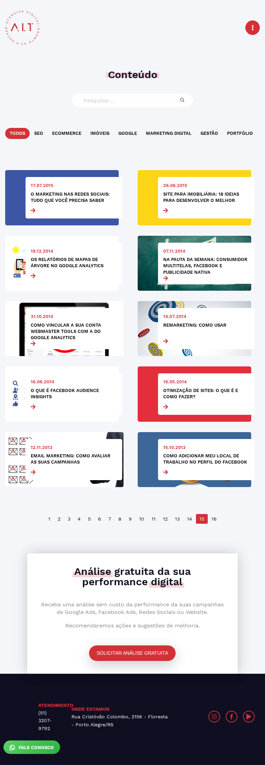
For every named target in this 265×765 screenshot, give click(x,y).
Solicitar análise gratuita (132, 653)
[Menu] (252, 27)
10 (141, 519)
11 (153, 519)
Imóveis (99, 133)
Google (127, 133)
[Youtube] (249, 716)
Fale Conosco (35, 747)
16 (214, 519)
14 (189, 519)
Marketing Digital (169, 133)
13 (177, 519)
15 (201, 519)
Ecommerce (66, 133)
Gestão (209, 133)
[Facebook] (231, 716)
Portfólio (240, 133)
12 (165, 519)
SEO (38, 133)
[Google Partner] (201, 716)
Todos (17, 133)
